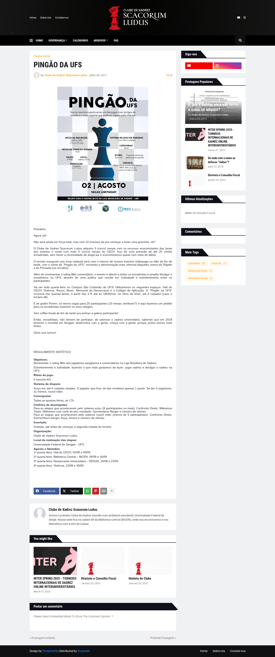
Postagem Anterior (43, 638)
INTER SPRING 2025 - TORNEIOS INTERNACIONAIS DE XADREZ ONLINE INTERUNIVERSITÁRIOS (55, 583)
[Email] (103, 491)
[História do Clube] (150, 561)
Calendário (196, 263)
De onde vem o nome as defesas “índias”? (221, 160)
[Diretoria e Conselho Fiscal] (103, 561)
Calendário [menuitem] (80, 40)
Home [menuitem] (39, 40)
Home (33, 17)
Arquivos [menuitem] (100, 40)
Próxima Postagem (162, 638)
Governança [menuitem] (57, 40)
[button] (33, 40)
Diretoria (219, 263)
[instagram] (244, 18)
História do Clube (140, 578)
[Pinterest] (95, 491)
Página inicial (42, 56)
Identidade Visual (200, 278)
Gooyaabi (84, 651)
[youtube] (238, 18)
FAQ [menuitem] (116, 40)
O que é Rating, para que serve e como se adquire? (213, 107)
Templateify (50, 651)
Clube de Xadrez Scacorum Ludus (73, 509)
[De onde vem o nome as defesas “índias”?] (195, 162)
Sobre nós (45, 17)
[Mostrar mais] (111, 491)
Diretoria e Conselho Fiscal (98, 578)
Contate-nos (61, 17)
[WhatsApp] (87, 491)
